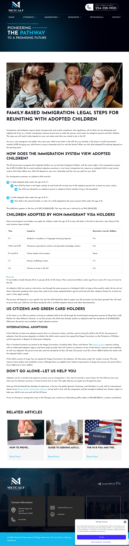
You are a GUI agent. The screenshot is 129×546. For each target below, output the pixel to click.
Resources (73, 17)
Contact (116, 17)
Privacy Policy (107, 542)
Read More (15, 457)
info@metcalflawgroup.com (65, 507)
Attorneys (28, 17)
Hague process (99, 345)
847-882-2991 (61, 514)
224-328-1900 (105, 8)
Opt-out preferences (96, 542)
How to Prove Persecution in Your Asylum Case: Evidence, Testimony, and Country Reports (25, 448)
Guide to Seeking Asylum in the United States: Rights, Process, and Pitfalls (64, 448)
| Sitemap (67, 537)
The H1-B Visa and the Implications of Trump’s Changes (102, 448)
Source (10, 277)
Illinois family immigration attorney (32, 389)
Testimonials (96, 17)
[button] (125, 522)
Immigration (51, 17)
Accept (101, 537)
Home (11, 17)
